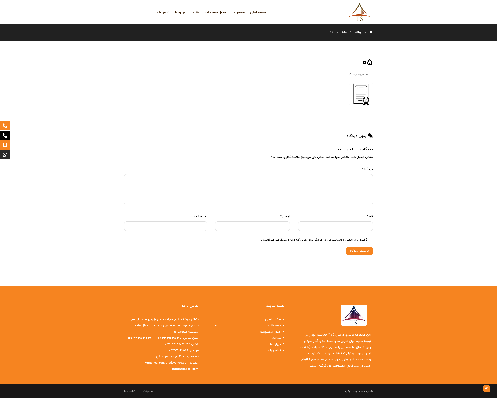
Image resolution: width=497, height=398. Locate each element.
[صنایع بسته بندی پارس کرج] (359, 11)
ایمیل (285, 216)
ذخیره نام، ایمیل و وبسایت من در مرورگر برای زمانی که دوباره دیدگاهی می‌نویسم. (314, 240)
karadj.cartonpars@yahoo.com (167, 363)
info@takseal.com (185, 369)
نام (370, 216)
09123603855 (179, 350)
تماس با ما (274, 350)
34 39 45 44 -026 (177, 344)
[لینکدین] (137, 12)
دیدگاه (367, 169)
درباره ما (275, 344)
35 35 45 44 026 (169, 338)
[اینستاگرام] (144, 12)
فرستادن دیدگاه (359, 251)
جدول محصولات (270, 332)
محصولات (274, 326)
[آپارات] (131, 12)
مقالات (276, 338)
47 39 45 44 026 (140, 338)
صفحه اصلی (273, 319)
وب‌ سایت (200, 216)
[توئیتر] (150, 12)
